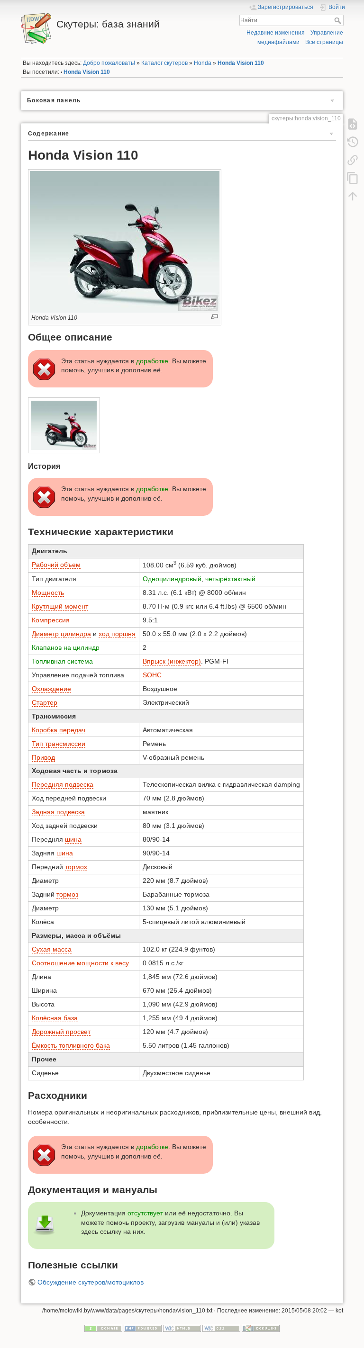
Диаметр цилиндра (61, 634)
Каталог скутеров (164, 63)
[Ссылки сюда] (353, 160)
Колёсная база (55, 1018)
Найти (338, 20)
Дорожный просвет (61, 1031)
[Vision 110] (64, 425)
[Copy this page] (353, 178)
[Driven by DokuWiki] (261, 1328)
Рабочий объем (56, 564)
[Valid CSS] (221, 1328)
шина (73, 839)
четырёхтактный (230, 579)
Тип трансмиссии (58, 743)
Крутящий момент (60, 606)
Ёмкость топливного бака (71, 1045)
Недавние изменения (275, 32)
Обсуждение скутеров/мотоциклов (90, 1282)
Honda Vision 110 (241, 63)
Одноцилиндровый (172, 579)
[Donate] (103, 1328)
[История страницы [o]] (353, 142)
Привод (43, 757)
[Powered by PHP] (143, 1328)
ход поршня (117, 634)
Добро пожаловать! (109, 63)
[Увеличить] (214, 316)
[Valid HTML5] (182, 1328)
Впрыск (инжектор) (172, 661)
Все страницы (324, 42)
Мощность (48, 592)
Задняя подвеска (58, 812)
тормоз (76, 867)
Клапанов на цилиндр (66, 647)
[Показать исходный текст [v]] (353, 124)
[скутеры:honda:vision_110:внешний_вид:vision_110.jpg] (124, 241)
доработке (152, 361)
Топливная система (62, 661)
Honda (202, 63)
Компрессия (51, 620)
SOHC (152, 675)
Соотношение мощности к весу (80, 963)
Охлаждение (51, 688)
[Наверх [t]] (353, 196)
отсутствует (145, 1213)
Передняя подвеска (62, 784)
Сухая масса (52, 949)
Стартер (44, 702)
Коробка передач (58, 730)
